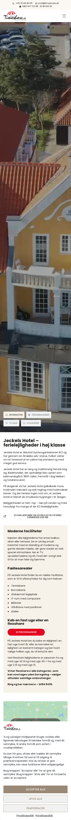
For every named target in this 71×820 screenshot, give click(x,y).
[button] (64, 16)
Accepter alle (35, 789)
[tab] (13, 415)
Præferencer (36, 808)
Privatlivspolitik (25, 815)
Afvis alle (35, 799)
